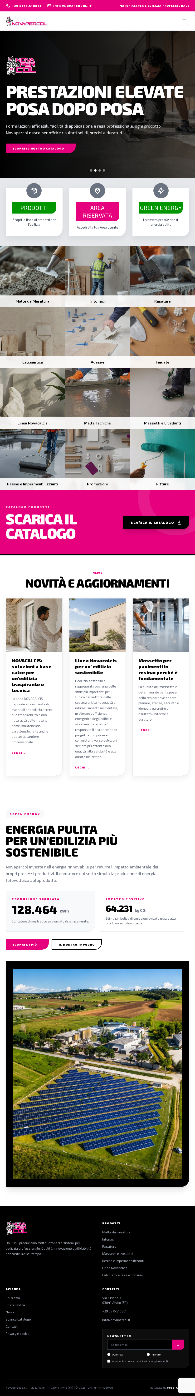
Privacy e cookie (17, 1333)
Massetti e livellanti (117, 1253)
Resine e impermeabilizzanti (123, 1261)
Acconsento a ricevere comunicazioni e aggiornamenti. (140, 1361)
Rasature (109, 1246)
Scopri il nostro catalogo (40, 148)
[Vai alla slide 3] (99, 170)
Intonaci (108, 1239)
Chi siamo (13, 1298)
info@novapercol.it (116, 1320)
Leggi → (19, 752)
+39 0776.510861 (114, 1311)
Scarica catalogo (18, 1319)
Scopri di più (27, 944)
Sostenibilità (15, 1305)
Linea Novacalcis (114, 1268)
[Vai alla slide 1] (91, 170)
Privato (156, 1354)
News (10, 1312)
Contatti (12, 1326)
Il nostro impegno (77, 944)
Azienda (117, 1354)
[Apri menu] (184, 21)
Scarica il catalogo (152, 522)
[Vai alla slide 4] (104, 170)
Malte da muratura (116, 1232)
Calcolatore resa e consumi (122, 1275)
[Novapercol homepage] (26, 21)
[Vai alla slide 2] (95, 170)
